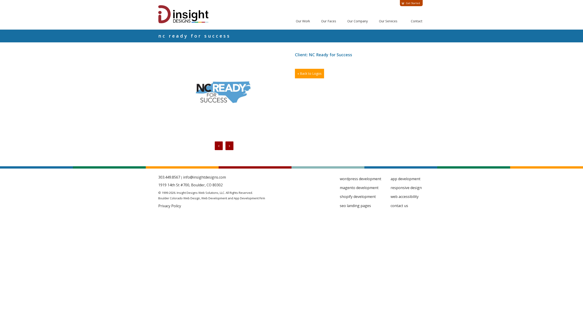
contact (416, 21)
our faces (328, 21)
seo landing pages (355, 205)
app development (405, 178)
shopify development (358, 196)
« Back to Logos (309, 73)
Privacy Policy (169, 205)
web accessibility (405, 196)
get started (413, 3)
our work (303, 21)
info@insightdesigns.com (204, 177)
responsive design (406, 187)
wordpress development (360, 178)
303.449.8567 (169, 177)
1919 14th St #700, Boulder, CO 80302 (190, 184)
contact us (399, 205)
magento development (359, 187)
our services (388, 21)
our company (357, 21)
